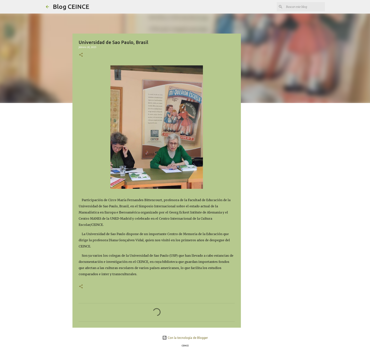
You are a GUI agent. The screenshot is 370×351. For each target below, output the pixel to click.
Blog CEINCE (71, 6)
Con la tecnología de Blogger (187, 337)
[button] (81, 55)
